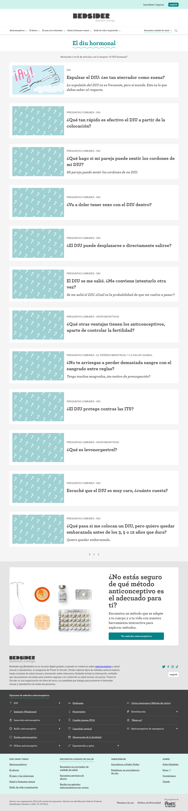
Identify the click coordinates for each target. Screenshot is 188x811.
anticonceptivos (103, 666)
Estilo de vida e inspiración (23, 787)
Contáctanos (169, 775)
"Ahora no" (136, 720)
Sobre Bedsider (171, 764)
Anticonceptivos (18, 764)
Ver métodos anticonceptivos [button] (136, 636)
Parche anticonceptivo (25, 737)
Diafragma (78, 703)
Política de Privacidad (149, 803)
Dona (165, 770)
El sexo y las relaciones (21, 775)
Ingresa (160, 5)
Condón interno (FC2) (84, 720)
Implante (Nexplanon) (25, 711)
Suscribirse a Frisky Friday (125, 764)
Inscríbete (148, 5)
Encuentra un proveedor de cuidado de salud (74, 768)
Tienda (166, 781)
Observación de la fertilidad (87, 737)
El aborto (14, 770)
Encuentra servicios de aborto (72, 777)
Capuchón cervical (82, 728)
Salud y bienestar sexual (22, 781)
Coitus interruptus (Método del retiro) (151, 703)
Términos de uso (125, 803)
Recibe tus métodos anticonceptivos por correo (74, 786)
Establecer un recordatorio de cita (125, 772)
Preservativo (79, 711)
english (173, 4)
